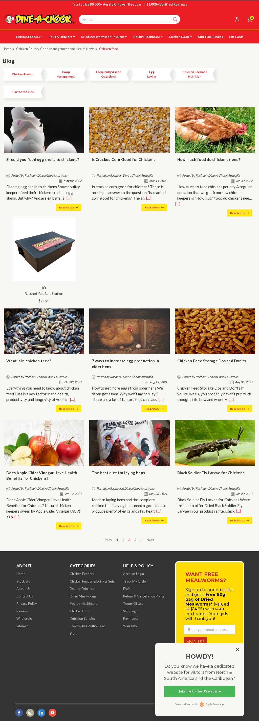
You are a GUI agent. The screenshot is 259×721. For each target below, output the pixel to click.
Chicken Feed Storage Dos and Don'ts (211, 360)
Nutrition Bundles (210, 37)
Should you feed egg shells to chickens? (42, 159)
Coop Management (65, 74)
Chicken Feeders (28, 37)
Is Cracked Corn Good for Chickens (123, 159)
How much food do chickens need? (208, 159)
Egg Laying (151, 74)
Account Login (133, 574)
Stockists (23, 581)
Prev (108, 540)
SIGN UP (195, 641)
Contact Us (24, 596)
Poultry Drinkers (60, 37)
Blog (73, 633)
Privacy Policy (26, 604)
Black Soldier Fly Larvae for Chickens (210, 472)
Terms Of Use (133, 604)
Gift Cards (236, 37)
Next (150, 540)
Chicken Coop (179, 37)
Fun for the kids (23, 92)
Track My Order (135, 581)
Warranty (130, 626)
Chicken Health (22, 74)
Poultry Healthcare (146, 37)
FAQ (126, 589)
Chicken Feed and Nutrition (194, 74)
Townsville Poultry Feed (87, 626)
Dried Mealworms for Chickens (102, 37)
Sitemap (22, 626)
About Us (23, 589)
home (20, 574)
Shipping (129, 611)
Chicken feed (108, 49)
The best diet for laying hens (118, 472)
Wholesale (24, 618)
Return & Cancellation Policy (144, 596)
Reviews (22, 611)
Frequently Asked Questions (108, 74)
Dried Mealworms (83, 596)
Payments (130, 618)
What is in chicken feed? (28, 360)
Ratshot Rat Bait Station (44, 293)
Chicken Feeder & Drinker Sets (92, 581)
